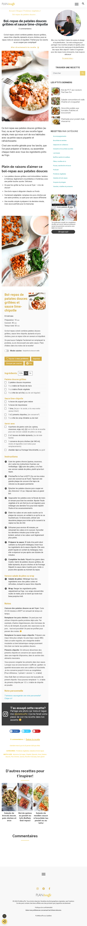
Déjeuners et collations (60, 145)
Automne (16, 754)
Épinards (34, 754)
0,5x (21, 373)
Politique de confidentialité (43, 907)
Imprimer (36, 359)
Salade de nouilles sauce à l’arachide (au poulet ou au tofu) (40, 803)
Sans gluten (41, 757)
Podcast (56, 170)
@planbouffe (21, 714)
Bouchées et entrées (59, 140)
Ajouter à (18, 359)
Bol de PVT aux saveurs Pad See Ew (71, 91)
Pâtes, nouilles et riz (59, 161)
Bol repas (22, 754)
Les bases (56, 153)
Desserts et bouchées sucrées (63, 149)
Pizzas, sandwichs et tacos (62, 165)
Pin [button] (30, 363)
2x (30, 373)
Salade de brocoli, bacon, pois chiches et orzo (9, 803)
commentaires (25, 29)
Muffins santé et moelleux (61, 157)
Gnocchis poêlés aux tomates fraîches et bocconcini (70, 110)
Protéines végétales (22, 751)
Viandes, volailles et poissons (63, 186)
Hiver (39, 754)
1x (26, 373)
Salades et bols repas (37, 751)
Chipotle (28, 754)
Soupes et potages (59, 182)
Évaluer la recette (33, 739)
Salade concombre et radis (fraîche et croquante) (73, 100)
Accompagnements (59, 136)
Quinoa (22, 757)
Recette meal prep (30, 757)
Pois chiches (15, 757)
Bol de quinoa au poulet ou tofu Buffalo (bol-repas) (25, 803)
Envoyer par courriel (14, 363)
